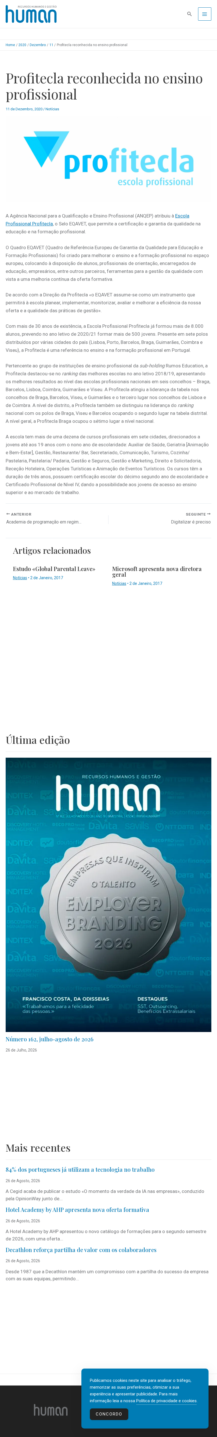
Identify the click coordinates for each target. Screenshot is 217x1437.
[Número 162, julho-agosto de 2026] (108, 895)
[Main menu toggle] (205, 14)
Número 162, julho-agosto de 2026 (50, 1039)
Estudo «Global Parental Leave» (54, 568)
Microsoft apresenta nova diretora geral (157, 571)
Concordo (109, 1414)
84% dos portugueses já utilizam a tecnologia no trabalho (80, 1169)
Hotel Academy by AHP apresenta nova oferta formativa (77, 1209)
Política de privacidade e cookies (166, 1400)
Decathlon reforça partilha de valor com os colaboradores (81, 1249)
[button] (189, 14)
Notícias (52, 109)
